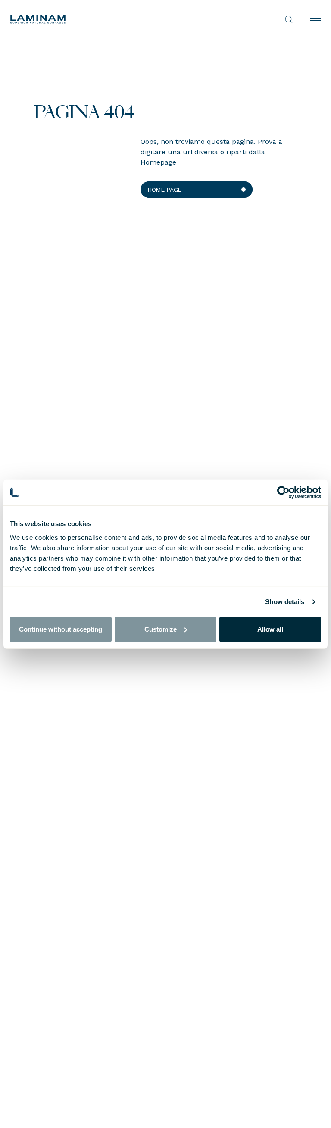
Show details (284, 601)
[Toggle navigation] (315, 19)
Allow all (270, 629)
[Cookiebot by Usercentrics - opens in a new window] (283, 492)
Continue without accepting (60, 629)
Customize (160, 629)
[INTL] (88, 19)
